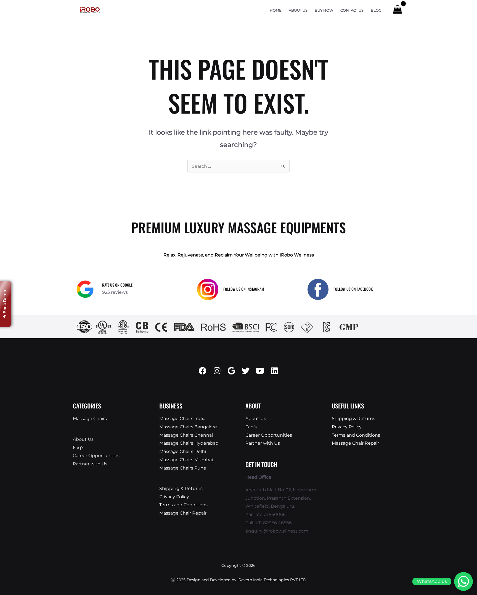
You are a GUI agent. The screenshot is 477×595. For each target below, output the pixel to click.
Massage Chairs (90, 418)
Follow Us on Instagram (243, 289)
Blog (376, 10)
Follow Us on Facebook (353, 289)
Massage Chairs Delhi (182, 451)
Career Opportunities (96, 455)
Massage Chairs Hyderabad (189, 443)
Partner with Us (90, 463)
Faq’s (78, 447)
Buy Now (324, 10)
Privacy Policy (174, 496)
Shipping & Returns (181, 488)
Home (276, 10)
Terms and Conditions (183, 504)
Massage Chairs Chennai (186, 435)
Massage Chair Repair (182, 513)
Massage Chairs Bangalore (188, 426)
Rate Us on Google (117, 285)
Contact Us (352, 10)
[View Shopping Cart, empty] (397, 10)
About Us (298, 10)
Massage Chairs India (182, 418)
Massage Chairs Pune (182, 468)
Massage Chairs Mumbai (186, 459)
